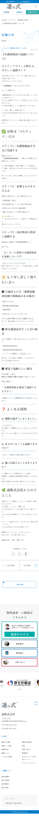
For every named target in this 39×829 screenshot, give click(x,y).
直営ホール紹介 (7, 746)
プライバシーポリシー (29, 763)
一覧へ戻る (19, 584)
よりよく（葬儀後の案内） (12, 48)
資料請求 (19, 12)
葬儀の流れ (5, 749)
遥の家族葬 (5, 777)
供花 (23, 746)
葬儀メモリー (6, 753)
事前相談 (6, 12)
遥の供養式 (5, 784)
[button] (17, 689)
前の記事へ (11, 565)
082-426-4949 (11, 724)
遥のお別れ (5, 787)
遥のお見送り (6, 780)
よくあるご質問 (7, 757)
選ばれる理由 (6, 742)
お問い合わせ (32, 12)
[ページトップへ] (35, 703)
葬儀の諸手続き (27, 742)
